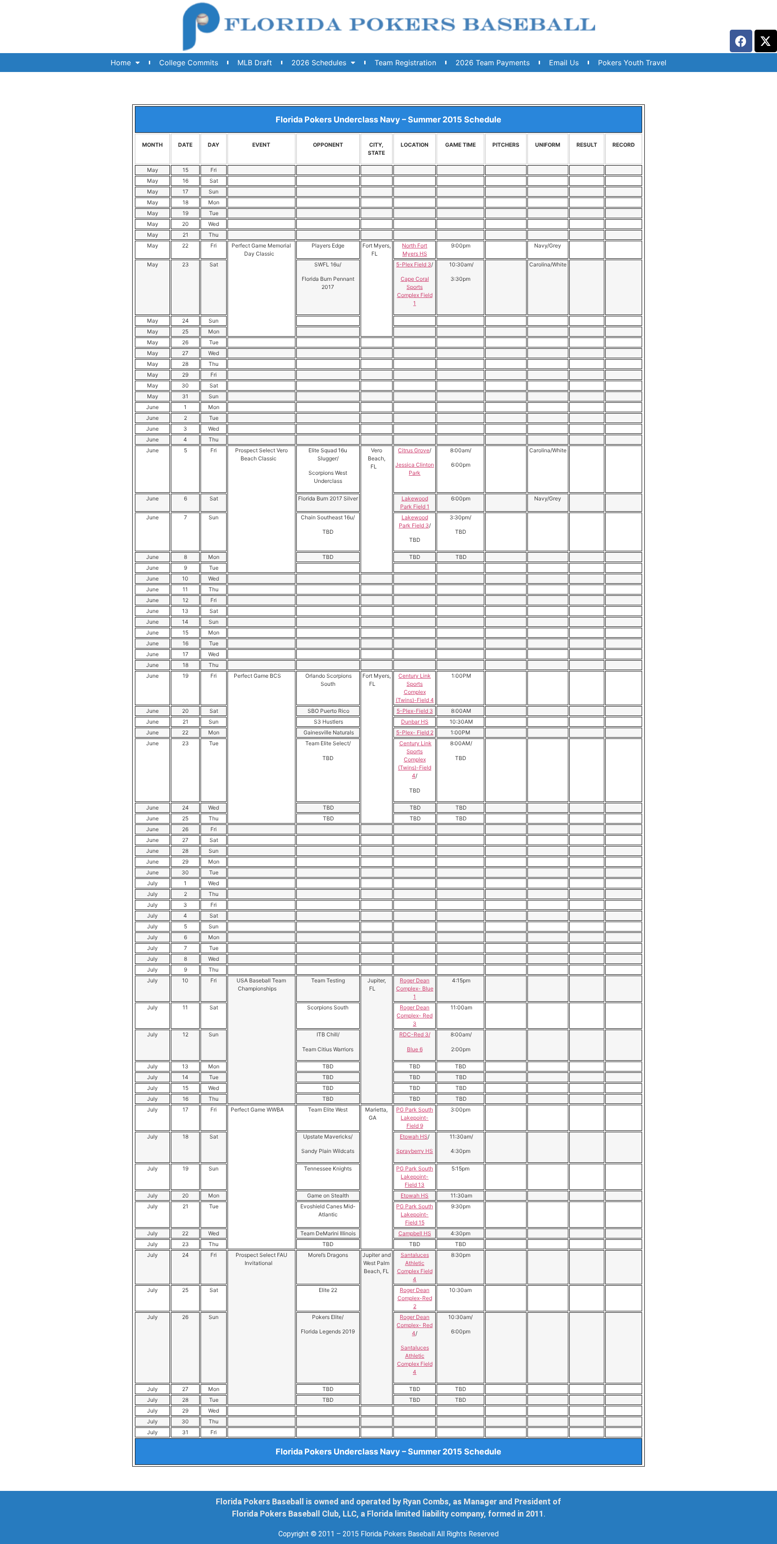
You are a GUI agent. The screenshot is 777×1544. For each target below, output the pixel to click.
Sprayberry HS (414, 1151)
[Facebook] (741, 41)
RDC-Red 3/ (414, 1034)
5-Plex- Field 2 (414, 732)
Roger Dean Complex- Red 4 (415, 1325)
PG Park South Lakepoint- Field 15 (414, 1214)
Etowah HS (414, 1136)
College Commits (188, 62)
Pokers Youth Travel (632, 62)
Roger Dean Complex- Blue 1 (414, 988)
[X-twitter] (766, 41)
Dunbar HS (415, 721)
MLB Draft (254, 62)
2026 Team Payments (492, 62)
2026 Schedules (318, 62)
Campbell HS (414, 1233)
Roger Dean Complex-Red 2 (414, 1298)
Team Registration (405, 62)
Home (121, 62)
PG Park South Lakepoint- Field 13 (414, 1176)
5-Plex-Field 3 (415, 710)
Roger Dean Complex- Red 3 (415, 1015)
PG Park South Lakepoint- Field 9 (414, 1117)
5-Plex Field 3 (413, 264)
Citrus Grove (413, 450)
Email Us (564, 62)
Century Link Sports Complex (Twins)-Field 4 (415, 759)
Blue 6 (415, 1049)
